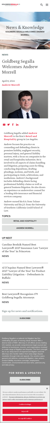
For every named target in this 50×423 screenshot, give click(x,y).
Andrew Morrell (11, 84)
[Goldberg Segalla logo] (11, 5)
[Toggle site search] (41, 5)
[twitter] (8, 124)
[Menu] (45, 5)
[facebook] (13, 124)
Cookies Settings (25, 404)
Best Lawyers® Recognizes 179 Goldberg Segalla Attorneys (20, 295)
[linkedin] (17, 124)
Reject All (25, 411)
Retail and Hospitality (25, 221)
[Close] (47, 388)
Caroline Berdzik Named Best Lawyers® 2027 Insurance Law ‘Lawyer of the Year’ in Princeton (25, 248)
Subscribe (25, 318)
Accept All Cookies (25, 418)
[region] (25, 404)
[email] (4, 124)
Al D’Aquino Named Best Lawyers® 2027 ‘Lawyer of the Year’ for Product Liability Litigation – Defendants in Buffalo (23, 272)
